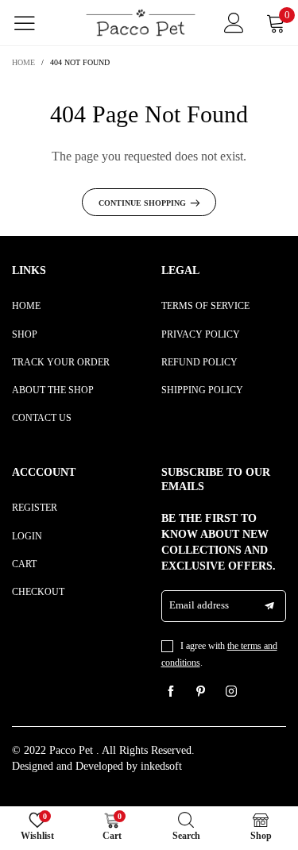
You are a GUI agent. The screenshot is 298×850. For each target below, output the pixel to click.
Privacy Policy (200, 334)
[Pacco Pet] (140, 23)
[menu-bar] (34, 23)
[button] (269, 606)
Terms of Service (205, 305)
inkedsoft (161, 766)
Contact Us (42, 417)
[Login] (234, 23)
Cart (24, 564)
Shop (24, 334)
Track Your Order (61, 362)
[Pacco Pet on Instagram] (231, 692)
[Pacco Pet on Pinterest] (201, 692)
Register (34, 507)
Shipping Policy (202, 390)
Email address (199, 605)
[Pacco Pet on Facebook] (170, 692)
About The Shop (53, 390)
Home (26, 305)
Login (27, 536)
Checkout (38, 591)
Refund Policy (199, 362)
